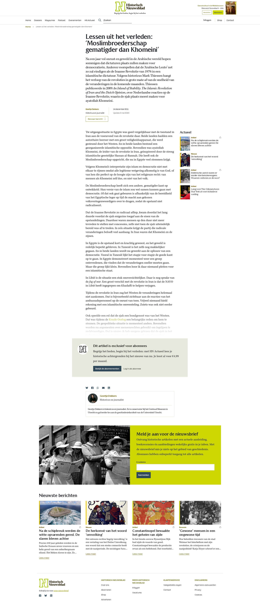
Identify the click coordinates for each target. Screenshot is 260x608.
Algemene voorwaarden (205, 585)
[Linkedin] (109, 388)
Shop (219, 20)
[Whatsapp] (98, 388)
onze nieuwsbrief (61, 590)
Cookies (198, 594)
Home (28, 26)
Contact (230, 20)
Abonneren (218, 12)
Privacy (198, 590)
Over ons (105, 585)
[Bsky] (45, 595)
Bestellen (206, 12)
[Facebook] (92, 388)
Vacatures (137, 592)
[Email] (103, 388)
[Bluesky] (87, 388)
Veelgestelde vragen (172, 585)
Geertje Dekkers (92, 109)
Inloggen (136, 587)
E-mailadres (141, 462)
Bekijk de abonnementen (107, 368)
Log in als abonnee (132, 368)
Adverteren (106, 599)
